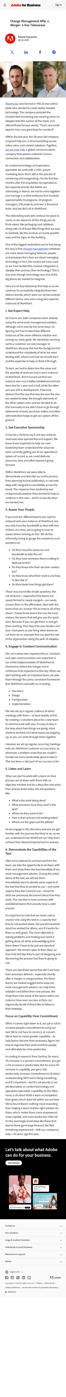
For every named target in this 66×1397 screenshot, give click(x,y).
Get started (13, 1162)
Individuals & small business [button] (18, 1247)
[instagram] (12, 1277)
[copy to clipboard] (54, 52)
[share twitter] (12, 52)
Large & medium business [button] (17, 1240)
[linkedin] (23, 1277)
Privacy (39, 1283)
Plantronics (12, 103)
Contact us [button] (10, 1225)
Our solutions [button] (11, 1233)
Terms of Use (49, 1283)
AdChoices (12, 1292)
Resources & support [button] (15, 1254)
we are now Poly (15, 149)
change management (36, 249)
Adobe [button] (8, 1261)
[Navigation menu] (5, 5)
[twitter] (18, 1277)
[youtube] (29, 1277)
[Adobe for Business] (26, 5)
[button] (33, 1272)
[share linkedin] (26, 52)
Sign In (58, 5)
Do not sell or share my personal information (40, 1287)
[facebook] (6, 1277)
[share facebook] (40, 52)
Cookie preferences (12, 1287)
